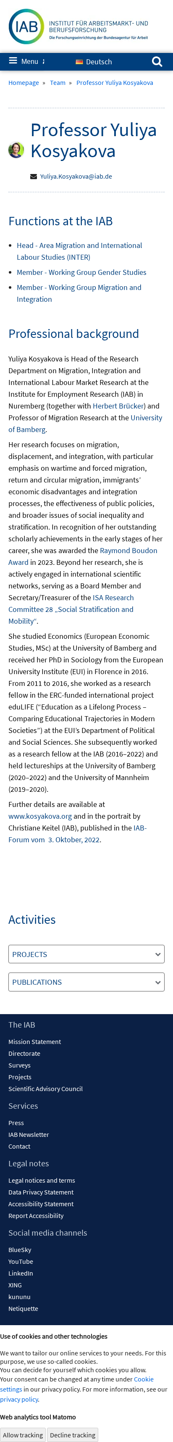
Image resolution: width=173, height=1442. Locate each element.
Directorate (24, 1053)
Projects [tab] (29, 954)
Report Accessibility (35, 1215)
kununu (19, 1296)
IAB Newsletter (28, 1134)
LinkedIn (20, 1273)
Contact (19, 1146)
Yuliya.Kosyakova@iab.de (76, 176)
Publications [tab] (37, 982)
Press (16, 1122)
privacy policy (19, 1399)
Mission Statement (34, 1041)
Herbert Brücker (118, 406)
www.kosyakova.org (40, 816)
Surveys (19, 1065)
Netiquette (23, 1308)
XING (15, 1285)
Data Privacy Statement (40, 1192)
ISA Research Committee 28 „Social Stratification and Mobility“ (71, 609)
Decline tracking (72, 1435)
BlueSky (19, 1249)
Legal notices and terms (41, 1180)
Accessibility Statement (40, 1203)
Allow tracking (23, 1435)
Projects (19, 1077)
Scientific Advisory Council (45, 1088)
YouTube (20, 1261)
